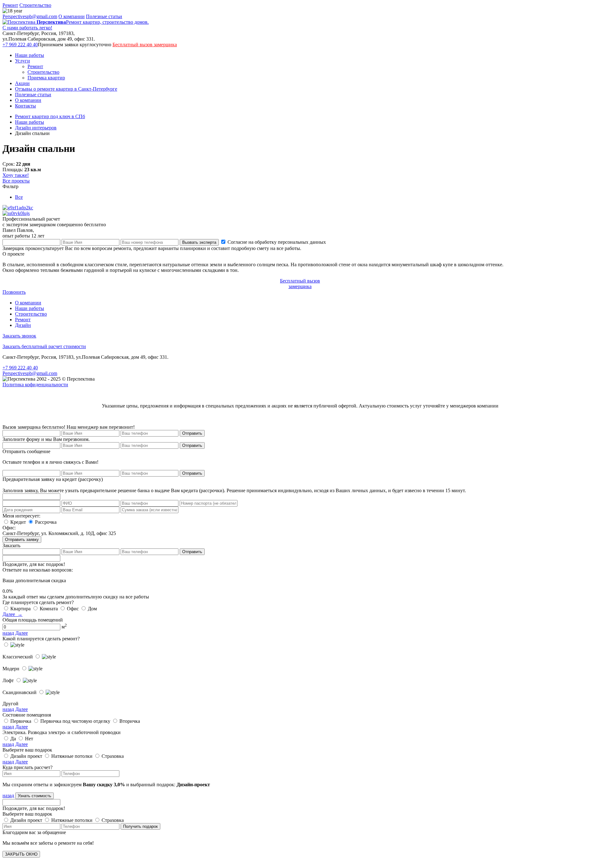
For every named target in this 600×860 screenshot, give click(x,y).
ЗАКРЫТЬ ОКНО (21, 854)
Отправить (192, 433)
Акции (22, 83)
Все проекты (16, 180)
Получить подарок (140, 826)
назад (8, 633)
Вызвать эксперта (199, 242)
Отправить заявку (22, 539)
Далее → (12, 614)
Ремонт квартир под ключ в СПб (50, 116)
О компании (71, 16)
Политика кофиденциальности (35, 384)
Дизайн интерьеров (36, 127)
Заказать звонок (19, 335)
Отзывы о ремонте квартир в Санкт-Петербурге (66, 89)
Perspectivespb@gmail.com (29, 16)
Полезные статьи (104, 16)
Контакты (25, 105)
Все (19, 197)
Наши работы (29, 55)
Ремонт (10, 5)
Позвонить (14, 292)
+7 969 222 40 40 (20, 44)
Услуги (22, 60)
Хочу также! (15, 175)
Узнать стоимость (34, 795)
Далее (21, 633)
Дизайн (23, 325)
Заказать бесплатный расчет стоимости (44, 346)
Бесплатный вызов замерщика (144, 44)
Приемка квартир (46, 77)
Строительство (35, 5)
